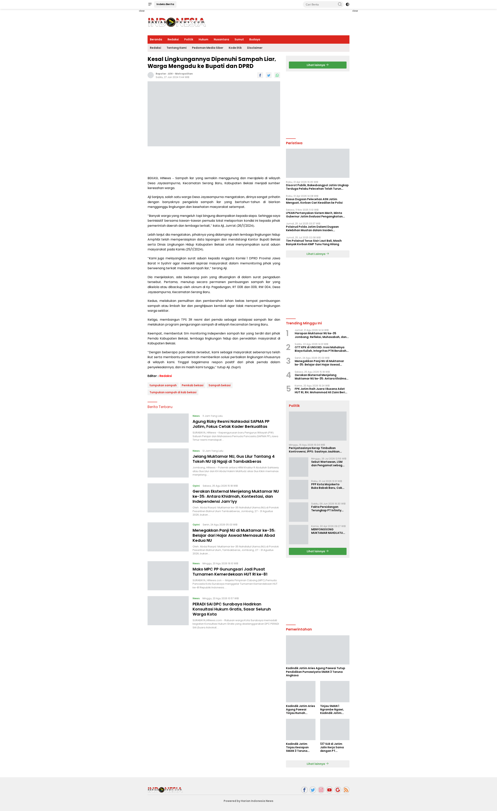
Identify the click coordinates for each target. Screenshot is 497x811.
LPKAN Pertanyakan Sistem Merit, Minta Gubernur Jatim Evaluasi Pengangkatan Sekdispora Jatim (314, 214)
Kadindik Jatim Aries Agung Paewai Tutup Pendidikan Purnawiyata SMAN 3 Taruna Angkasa (315, 671)
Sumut (239, 39)
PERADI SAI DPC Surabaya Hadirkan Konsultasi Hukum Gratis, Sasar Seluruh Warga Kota (232, 609)
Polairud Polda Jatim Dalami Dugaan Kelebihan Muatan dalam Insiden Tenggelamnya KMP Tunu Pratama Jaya (314, 228)
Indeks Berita (165, 4)
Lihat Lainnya (316, 254)
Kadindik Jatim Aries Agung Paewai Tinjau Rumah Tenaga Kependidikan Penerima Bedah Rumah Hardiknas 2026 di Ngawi (300, 709)
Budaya (254, 39)
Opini (196, 485)
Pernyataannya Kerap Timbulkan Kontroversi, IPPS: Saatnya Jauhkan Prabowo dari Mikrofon (314, 449)
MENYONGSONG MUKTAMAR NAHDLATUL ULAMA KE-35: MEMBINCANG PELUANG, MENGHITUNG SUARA (327, 531)
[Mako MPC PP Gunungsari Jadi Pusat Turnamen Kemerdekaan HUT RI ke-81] (168, 575)
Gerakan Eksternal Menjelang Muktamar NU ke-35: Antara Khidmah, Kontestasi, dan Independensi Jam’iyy (236, 496)
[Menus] (150, 4)
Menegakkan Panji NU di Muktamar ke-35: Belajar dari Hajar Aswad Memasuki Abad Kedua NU (234, 535)
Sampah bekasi (220, 385)
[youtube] (329, 790)
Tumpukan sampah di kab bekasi (172, 392)
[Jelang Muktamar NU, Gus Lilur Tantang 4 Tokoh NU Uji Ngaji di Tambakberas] (168, 463)
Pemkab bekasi (192, 385)
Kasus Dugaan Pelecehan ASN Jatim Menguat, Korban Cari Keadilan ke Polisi (314, 200)
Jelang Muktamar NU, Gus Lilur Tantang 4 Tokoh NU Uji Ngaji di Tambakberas (234, 459)
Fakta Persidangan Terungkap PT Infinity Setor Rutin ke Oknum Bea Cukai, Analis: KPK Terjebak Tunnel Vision (327, 508)
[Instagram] (321, 790)
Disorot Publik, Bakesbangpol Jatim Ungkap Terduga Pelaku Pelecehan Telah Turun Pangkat (317, 186)
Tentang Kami (177, 48)
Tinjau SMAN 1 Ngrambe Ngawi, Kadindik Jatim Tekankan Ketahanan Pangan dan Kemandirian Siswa (334, 709)
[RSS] (346, 790)
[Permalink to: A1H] (151, 75)
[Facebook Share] (260, 75)
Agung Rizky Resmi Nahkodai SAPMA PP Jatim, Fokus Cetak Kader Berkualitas (231, 424)
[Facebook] (304, 790)
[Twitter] (312, 790)
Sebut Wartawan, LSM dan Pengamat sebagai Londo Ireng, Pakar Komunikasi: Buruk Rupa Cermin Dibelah (328, 463)
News (196, 416)
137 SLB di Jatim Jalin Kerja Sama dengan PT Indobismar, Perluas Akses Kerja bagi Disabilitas (334, 747)
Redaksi (173, 39)
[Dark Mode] (347, 4)
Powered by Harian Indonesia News (248, 801)
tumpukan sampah (163, 385)
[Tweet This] (269, 75)
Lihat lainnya (316, 65)
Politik (188, 39)
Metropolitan (184, 73)
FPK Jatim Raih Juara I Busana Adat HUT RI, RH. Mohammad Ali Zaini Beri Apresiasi (320, 390)
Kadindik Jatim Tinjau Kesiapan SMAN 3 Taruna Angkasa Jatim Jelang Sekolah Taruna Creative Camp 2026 (297, 747)
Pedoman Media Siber (207, 48)
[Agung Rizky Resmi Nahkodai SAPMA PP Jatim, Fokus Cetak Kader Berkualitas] (168, 428)
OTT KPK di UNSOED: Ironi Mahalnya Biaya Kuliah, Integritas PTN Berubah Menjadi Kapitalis (320, 349)
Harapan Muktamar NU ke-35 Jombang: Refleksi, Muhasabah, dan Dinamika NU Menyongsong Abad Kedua (321, 335)
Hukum (203, 39)
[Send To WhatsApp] (277, 75)
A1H (170, 73)
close (142, 11)
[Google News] (338, 790)
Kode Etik (235, 48)
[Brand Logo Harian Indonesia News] (177, 22)
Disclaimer (254, 48)
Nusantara (221, 39)
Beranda (156, 39)
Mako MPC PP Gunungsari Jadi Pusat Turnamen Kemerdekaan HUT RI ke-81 (230, 571)
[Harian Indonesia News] (165, 790)
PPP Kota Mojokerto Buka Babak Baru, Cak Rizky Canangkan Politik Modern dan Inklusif (328, 486)
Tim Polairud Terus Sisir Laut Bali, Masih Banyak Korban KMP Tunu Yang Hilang (314, 242)
